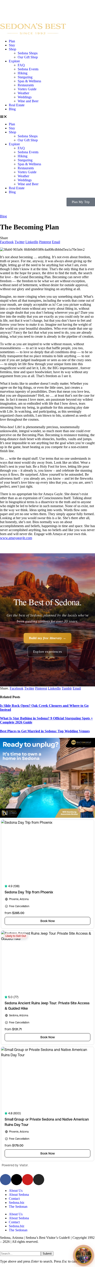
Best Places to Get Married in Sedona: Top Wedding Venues (45, 731)
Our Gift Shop (28, 57)
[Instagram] (38, 1179)
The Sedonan (18, 1206)
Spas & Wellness (29, 81)
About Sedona (19, 1194)
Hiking (22, 73)
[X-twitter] (16, 1179)
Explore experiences (47, 651)
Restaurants (26, 85)
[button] (47, 117)
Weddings (25, 97)
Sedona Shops (28, 53)
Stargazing (25, 77)
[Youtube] (27, 1179)
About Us (16, 1190)
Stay (12, 45)
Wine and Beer (28, 101)
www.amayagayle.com (16, 538)
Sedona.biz (16, 1202)
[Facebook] (5, 1179)
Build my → (47, 638)
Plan (12, 41)
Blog (12, 109)
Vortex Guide (27, 89)
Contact (14, 1198)
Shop (12, 49)
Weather (23, 93)
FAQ (21, 65)
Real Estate (17, 105)
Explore (14, 61)
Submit (47, 1253)
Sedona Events (28, 69)
